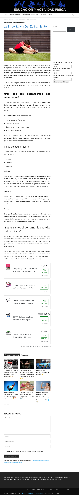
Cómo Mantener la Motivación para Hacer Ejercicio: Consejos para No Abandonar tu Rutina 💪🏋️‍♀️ (27, 374)
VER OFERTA (44, 271)
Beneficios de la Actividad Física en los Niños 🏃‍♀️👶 (42, 372)
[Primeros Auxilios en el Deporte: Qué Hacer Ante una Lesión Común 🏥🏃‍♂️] (27, 386)
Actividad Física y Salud (18, 22)
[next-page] (8, 406)
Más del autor (25, 355)
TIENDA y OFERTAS (15, 15)
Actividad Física (12, 19)
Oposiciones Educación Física (30, 15)
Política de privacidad (33, 493)
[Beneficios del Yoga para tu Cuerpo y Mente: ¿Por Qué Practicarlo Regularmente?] (11, 386)
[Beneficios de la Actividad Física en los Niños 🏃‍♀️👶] (43, 364)
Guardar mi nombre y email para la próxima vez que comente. (25, 451)
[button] (73, 15)
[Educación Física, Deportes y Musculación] (39, 6)
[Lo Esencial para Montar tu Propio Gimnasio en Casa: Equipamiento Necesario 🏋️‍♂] (11, 364)
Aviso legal (24, 493)
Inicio (6, 15)
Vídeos (50, 15)
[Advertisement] (64, 46)
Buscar (55, 26)
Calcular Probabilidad (61, 82)
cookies (42, 493)
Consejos (43, 15)
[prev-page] (5, 406)
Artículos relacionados (12, 355)
